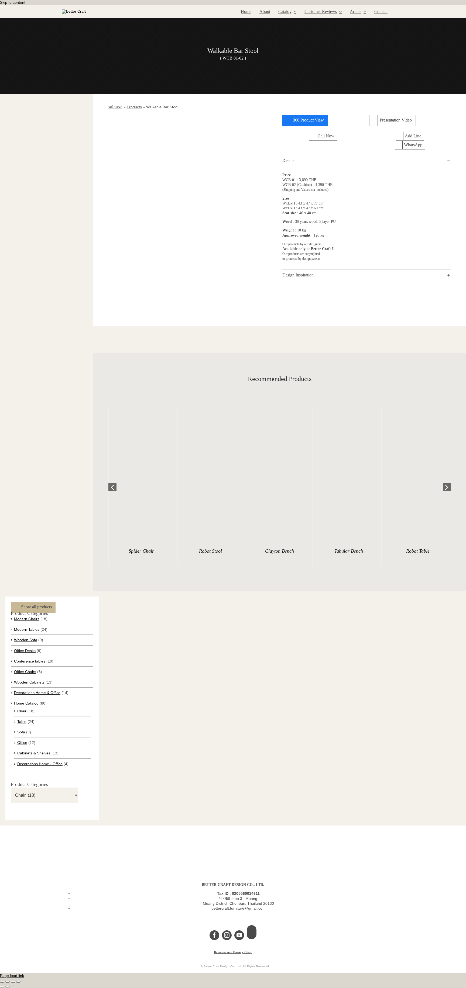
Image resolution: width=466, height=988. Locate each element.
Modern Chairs (26, 619)
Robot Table (418, 551)
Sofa (21, 732)
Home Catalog (26, 703)
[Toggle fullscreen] (7, 982)
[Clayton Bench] (279, 475)
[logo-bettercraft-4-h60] (74, 11)
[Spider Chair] (141, 475)
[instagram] (227, 935)
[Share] (13, 982)
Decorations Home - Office (40, 764)
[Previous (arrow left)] (2, 986)
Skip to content (12, 2)
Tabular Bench (348, 551)
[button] (366, 160)
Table (21, 721)
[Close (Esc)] (18, 982)
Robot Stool (210, 551)
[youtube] (239, 935)
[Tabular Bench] (349, 475)
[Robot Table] (418, 475)
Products (134, 107)
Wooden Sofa (25, 640)
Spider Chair (141, 551)
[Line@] (251, 932)
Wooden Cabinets (29, 682)
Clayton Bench (279, 551)
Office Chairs (25, 672)
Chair (21, 711)
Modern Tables (26, 629)
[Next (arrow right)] (7, 986)
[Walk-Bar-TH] (192, 209)
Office (22, 742)
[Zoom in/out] (2, 982)
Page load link (12, 975)
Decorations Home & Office (37, 693)
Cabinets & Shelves (33, 753)
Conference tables (29, 661)
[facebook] (214, 935)
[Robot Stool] (210, 475)
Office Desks (25, 651)
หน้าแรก (115, 107)
